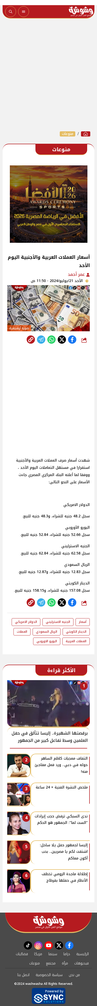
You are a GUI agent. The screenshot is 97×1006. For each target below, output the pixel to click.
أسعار (82, 622)
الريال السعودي (46, 631)
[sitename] (48, 922)
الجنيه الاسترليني (58, 622)
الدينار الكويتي (76, 631)
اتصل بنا (23, 974)
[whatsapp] (31, 339)
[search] (10, 11)
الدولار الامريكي (26, 622)
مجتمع (51, 963)
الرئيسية (82, 954)
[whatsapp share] (51, 339)
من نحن (74, 974)
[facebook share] (72, 339)
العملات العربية (76, 641)
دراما (66, 954)
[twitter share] (62, 339)
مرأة (65, 963)
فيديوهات (81, 963)
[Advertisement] (48, 74)
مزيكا (38, 954)
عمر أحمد (77, 274)
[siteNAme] (81, 11)
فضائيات (22, 954)
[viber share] (41, 339)
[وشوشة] (85, 133)
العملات (22, 631)
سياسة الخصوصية (49, 974)
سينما (52, 954)
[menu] (23, 11)
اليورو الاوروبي (46, 641)
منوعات (67, 133)
